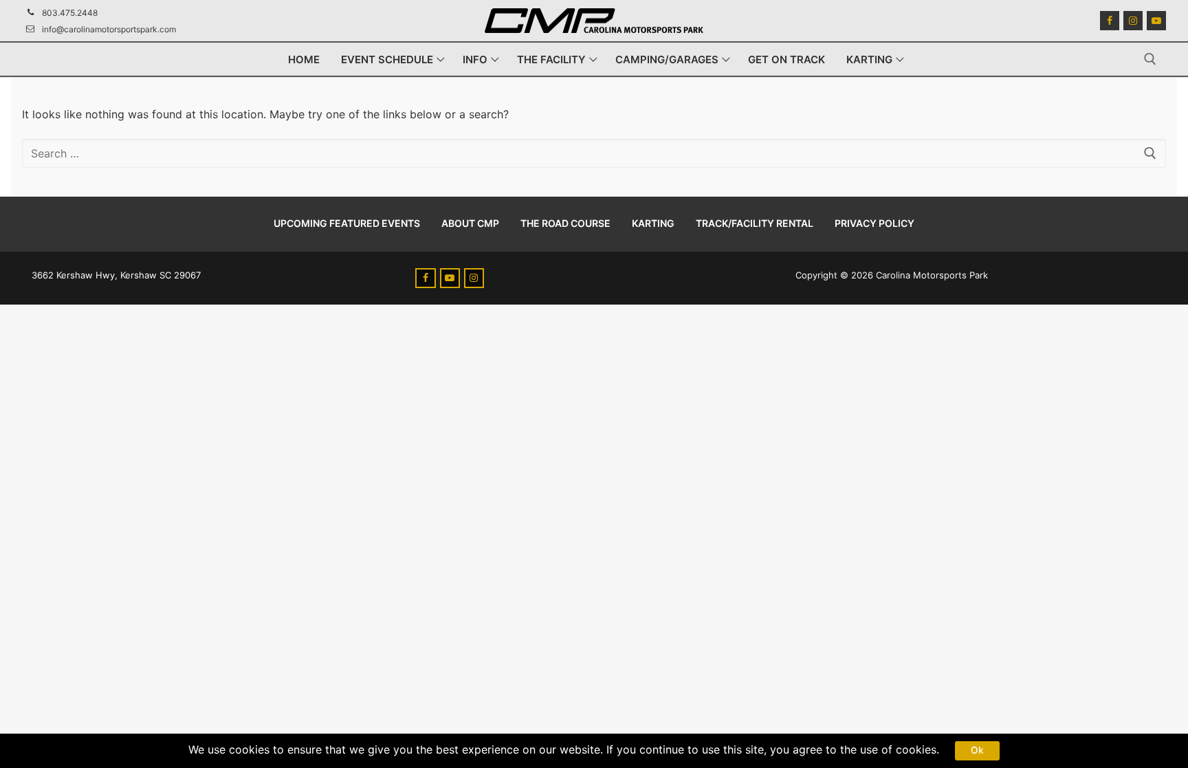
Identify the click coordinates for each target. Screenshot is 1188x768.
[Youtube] (1156, 20)
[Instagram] (1133, 20)
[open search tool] (1150, 59)
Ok (977, 750)
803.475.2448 (70, 13)
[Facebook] (1109, 20)
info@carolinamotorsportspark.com (109, 29)
